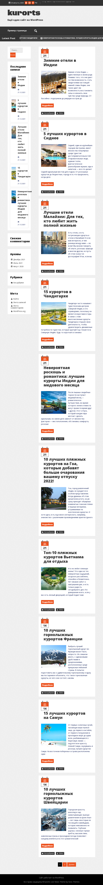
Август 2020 (18, 266)
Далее (71, 864)
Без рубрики (49, 113)
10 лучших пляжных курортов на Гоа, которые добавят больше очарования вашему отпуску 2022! (65, 470)
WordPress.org (19, 311)
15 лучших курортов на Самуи (64, 715)
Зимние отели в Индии (60, 62)
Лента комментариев (17, 307)
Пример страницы (17, 30)
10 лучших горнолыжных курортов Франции (63, 634)
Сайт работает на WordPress (51, 877)
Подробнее (47, 105)
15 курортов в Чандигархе (58, 294)
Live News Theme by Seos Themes (65, 882)
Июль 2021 (18, 263)
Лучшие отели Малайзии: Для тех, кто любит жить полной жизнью (64, 219)
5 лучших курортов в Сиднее (65, 136)
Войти (16, 299)
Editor (61, 113)
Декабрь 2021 (19, 259)
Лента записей (19, 302)
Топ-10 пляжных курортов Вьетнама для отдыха (64, 557)
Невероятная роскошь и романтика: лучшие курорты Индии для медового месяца (64, 376)
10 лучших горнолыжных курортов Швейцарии (58, 796)
